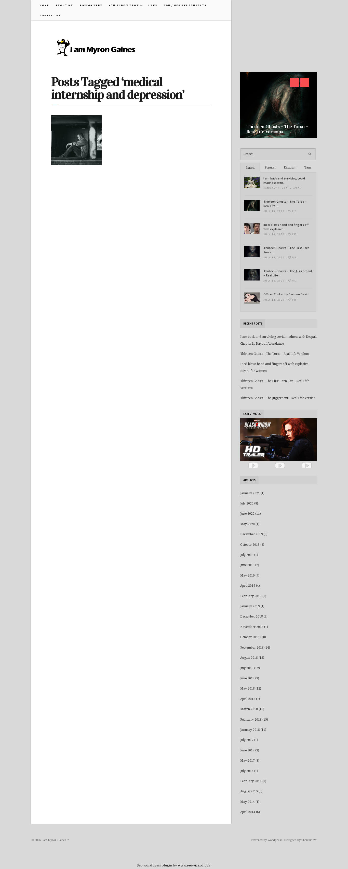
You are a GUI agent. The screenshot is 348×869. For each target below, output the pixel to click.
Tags (307, 167)
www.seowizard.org (194, 865)
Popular (270, 167)
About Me (64, 5)
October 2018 (250, 637)
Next (304, 82)
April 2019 (247, 585)
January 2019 (250, 606)
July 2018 (246, 668)
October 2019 (250, 544)
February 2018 (251, 719)
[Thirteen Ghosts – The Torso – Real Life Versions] (278, 105)
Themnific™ (309, 840)
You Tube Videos (122, 5)
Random (290, 167)
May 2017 (247, 760)
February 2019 (251, 596)
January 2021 (250, 493)
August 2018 (249, 658)
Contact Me (50, 15)
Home (44, 5)
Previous (294, 82)
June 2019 (247, 565)
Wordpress (275, 840)
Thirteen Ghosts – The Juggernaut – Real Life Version (278, 398)
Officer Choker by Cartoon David (286, 294)
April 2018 (247, 699)
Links (152, 5)
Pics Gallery (90, 5)
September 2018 (252, 647)
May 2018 (247, 688)
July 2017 (246, 740)
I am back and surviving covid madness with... (284, 180)
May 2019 (247, 575)
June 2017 (247, 750)
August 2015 (249, 791)
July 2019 (246, 555)
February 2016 (251, 781)
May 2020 (247, 524)
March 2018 (249, 709)
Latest (250, 168)
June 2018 (247, 678)
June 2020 (247, 513)
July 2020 (246, 503)
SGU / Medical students (185, 5)
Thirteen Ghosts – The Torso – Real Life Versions (277, 129)
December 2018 (251, 616)
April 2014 (247, 812)
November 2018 (251, 627)
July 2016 (246, 771)
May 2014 (247, 802)
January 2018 (250, 730)
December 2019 (251, 534)
